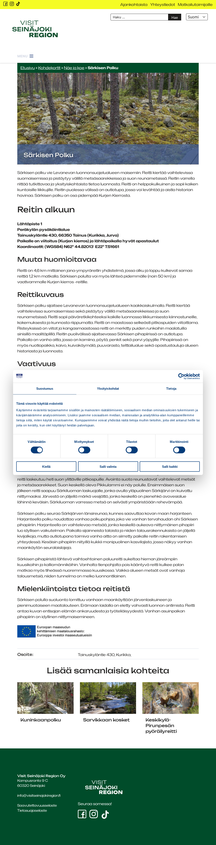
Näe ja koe (74, 67)
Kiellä (46, 466)
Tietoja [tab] (171, 388)
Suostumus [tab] (44, 388)
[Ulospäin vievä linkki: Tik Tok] (18, 4)
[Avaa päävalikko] (25, 53)
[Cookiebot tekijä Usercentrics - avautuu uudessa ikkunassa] (181, 376)
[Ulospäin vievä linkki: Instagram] (12, 4)
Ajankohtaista (133, 4)
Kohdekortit (49, 67)
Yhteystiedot (162, 4)
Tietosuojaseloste (32, 810)
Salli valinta (108, 466)
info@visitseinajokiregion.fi (39, 795)
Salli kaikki (170, 466)
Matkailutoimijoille (195, 4)
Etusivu (27, 67)
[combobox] (197, 16)
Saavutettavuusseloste (37, 805)
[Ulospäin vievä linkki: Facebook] (5, 4)
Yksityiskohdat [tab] (108, 388)
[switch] (84, 449)
